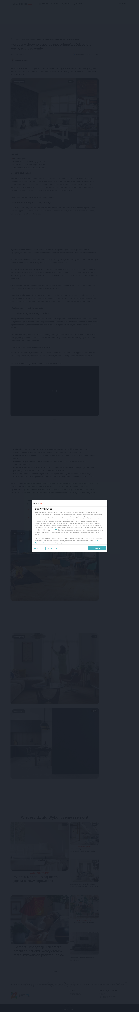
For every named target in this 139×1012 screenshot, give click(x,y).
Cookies (46, 543)
